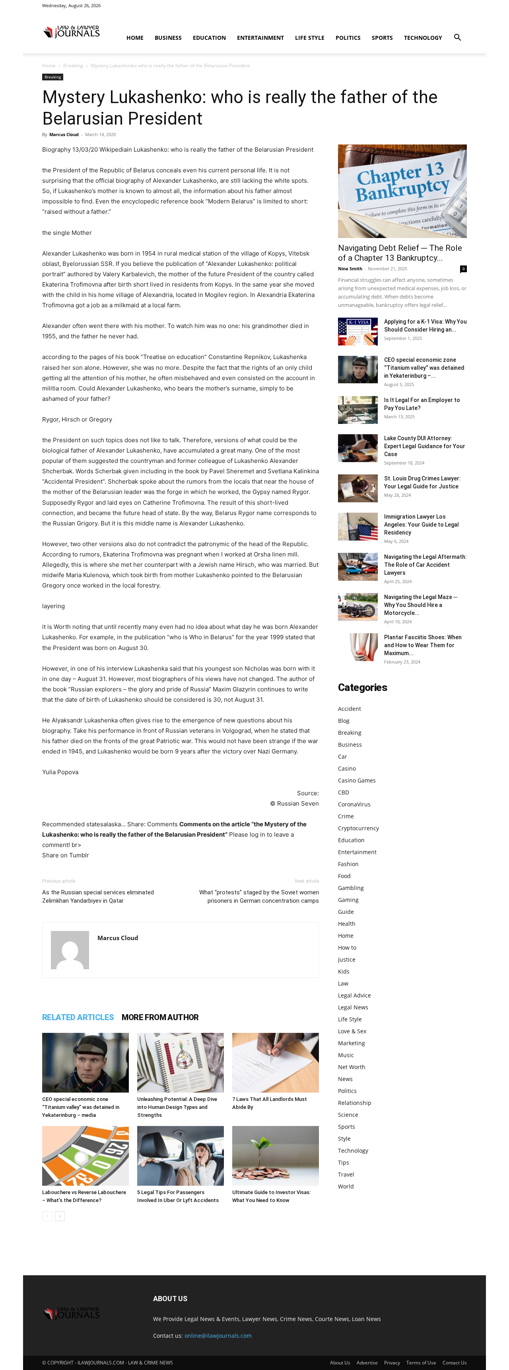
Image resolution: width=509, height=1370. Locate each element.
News (345, 1079)
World (346, 1186)
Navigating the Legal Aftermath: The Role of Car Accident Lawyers (425, 565)
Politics (348, 37)
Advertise (367, 1362)
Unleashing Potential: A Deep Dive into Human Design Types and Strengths (177, 1107)
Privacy (392, 1362)
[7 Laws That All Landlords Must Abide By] (275, 1063)
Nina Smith (350, 268)
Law (343, 983)
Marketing (351, 1043)
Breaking (73, 65)
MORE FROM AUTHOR (160, 1017)
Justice (347, 959)
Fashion (348, 864)
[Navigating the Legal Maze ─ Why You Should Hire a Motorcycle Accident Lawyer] (358, 607)
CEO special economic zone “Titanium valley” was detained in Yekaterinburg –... (424, 368)
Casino (347, 768)
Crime (346, 816)
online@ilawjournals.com (218, 1335)
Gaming (348, 900)
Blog (344, 720)
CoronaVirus (354, 804)
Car (342, 756)
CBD (343, 792)
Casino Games (357, 780)
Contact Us (455, 1362)
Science (348, 1114)
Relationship (354, 1103)
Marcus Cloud (64, 134)
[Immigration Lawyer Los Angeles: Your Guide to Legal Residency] (358, 527)
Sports (382, 37)
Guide (346, 911)
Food (344, 876)
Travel (346, 1174)
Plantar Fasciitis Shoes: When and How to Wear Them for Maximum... (423, 645)
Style (344, 1138)
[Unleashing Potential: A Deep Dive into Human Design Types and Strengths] (180, 1063)
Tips (343, 1162)
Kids (344, 971)
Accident (349, 708)
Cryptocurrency (358, 828)
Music (346, 1055)
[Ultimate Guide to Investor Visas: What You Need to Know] (275, 1156)
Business (168, 37)
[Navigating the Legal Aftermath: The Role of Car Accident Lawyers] (358, 567)
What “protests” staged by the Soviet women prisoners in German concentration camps (259, 896)
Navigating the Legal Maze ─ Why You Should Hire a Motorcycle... (420, 605)
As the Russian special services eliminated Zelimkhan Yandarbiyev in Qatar (98, 896)
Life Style (309, 37)
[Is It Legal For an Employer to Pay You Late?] (358, 410)
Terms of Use (421, 1362)
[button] (457, 38)
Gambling (351, 888)
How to (347, 947)
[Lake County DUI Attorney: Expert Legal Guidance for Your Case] (358, 448)
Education (209, 37)
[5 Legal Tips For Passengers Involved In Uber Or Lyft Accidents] (180, 1156)
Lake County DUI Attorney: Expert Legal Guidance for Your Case (424, 446)
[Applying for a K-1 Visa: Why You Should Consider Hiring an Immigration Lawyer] (358, 331)
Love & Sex (352, 1031)
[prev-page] (47, 1216)
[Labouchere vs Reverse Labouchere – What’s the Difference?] (85, 1156)
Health (347, 923)
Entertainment (260, 37)
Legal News (353, 1007)
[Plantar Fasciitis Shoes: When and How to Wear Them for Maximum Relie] (358, 647)
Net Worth (351, 1067)
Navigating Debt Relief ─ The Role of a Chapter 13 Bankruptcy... (400, 253)
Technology (423, 37)
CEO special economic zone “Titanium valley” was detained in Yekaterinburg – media (80, 1107)
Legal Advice (354, 995)
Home (135, 37)
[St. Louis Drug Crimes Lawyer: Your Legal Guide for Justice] (358, 488)
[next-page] (60, 1216)
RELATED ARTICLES (78, 1017)
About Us (340, 1362)
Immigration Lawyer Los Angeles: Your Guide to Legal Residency (421, 524)
